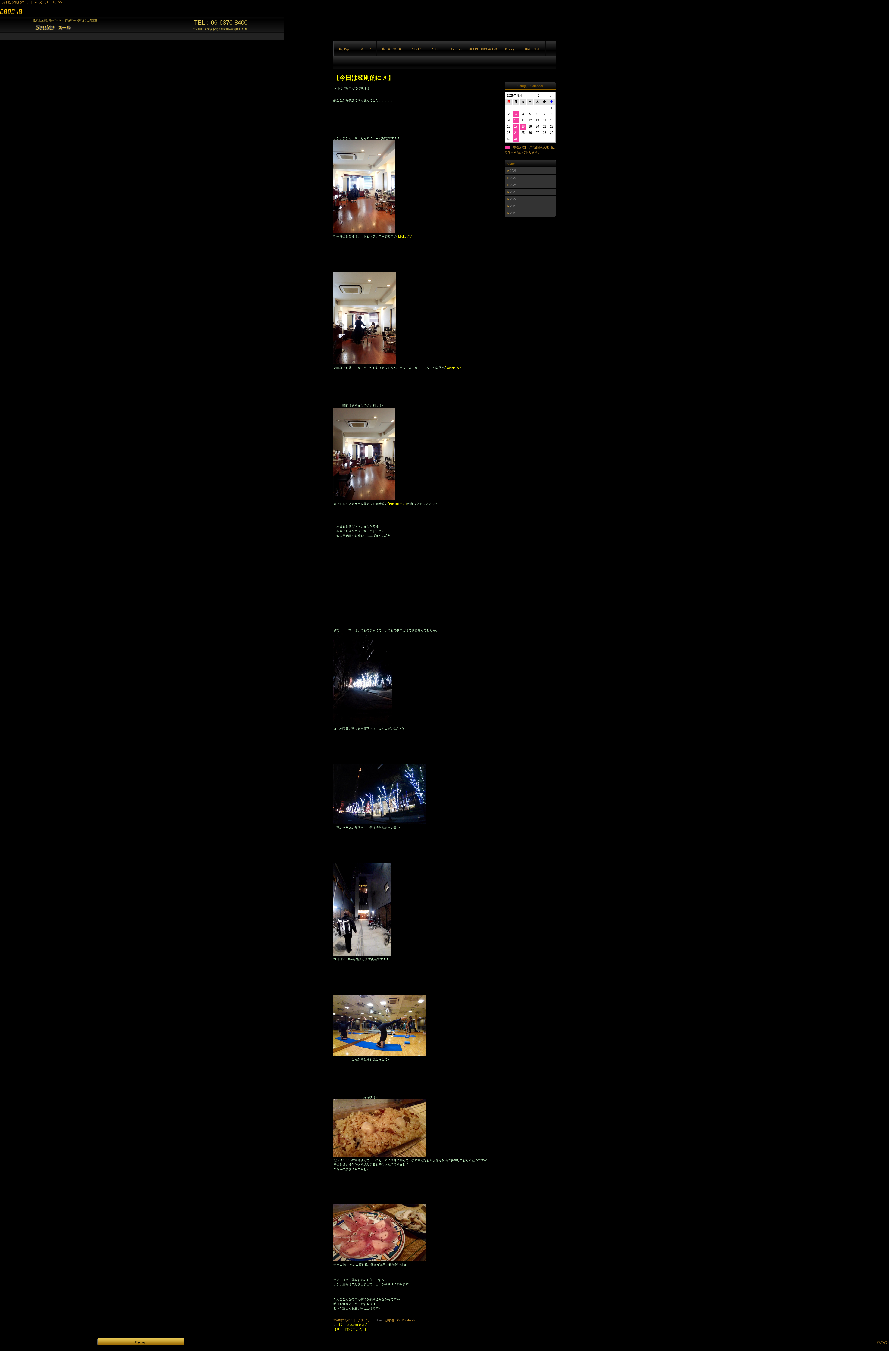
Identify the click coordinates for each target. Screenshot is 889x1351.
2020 (513, 213)
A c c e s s (456, 49)
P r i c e (436, 49)
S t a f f (416, 49)
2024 (513, 185)
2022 (513, 199)
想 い (365, 49)
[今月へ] (544, 96)
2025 (513, 178)
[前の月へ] (537, 96)
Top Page (344, 49)
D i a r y (509, 49)
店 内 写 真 (391, 49)
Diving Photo (532, 49)
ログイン (883, 1342)
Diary (379, 1320)
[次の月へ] (551, 96)
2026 (513, 170)
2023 (513, 192)
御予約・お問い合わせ (483, 49)
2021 (513, 206)
